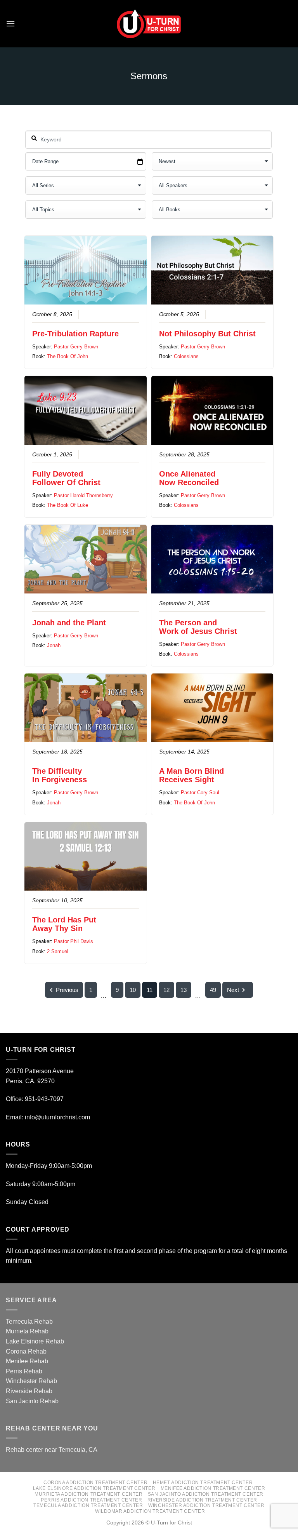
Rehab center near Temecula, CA (51, 1449)
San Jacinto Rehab (32, 1401)
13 (183, 990)
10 (133, 990)
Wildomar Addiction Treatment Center (150, 1511)
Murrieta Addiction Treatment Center (88, 1494)
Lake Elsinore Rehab (35, 1341)
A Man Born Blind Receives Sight (191, 775)
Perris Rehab (24, 1371)
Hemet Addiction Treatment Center (203, 1482)
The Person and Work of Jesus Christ (198, 626)
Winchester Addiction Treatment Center (206, 1505)
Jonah (54, 645)
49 (213, 990)
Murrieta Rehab (27, 1331)
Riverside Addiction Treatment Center (202, 1500)
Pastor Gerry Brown (76, 347)
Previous (67, 990)
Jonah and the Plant (69, 622)
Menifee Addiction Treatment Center (213, 1488)
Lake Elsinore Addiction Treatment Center (94, 1488)
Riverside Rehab (29, 1391)
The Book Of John (67, 356)
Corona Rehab (26, 1351)
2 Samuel (57, 951)
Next (233, 990)
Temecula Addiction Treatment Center (88, 1505)
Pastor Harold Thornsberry (83, 495)
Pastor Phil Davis (73, 941)
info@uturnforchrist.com (58, 1117)
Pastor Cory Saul (200, 792)
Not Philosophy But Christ (207, 333)
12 (166, 990)
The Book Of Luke (67, 505)
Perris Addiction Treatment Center (91, 1500)
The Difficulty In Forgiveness (59, 775)
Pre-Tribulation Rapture (75, 333)
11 (149, 990)
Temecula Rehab (29, 1321)
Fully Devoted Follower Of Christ (66, 478)
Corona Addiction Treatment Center (95, 1482)
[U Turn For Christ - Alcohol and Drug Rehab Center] (149, 23)
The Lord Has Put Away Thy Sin (64, 924)
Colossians (186, 356)
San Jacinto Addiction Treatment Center (205, 1494)
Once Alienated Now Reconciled (189, 478)
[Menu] (10, 23)
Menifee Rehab (27, 1361)
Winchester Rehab (31, 1381)
